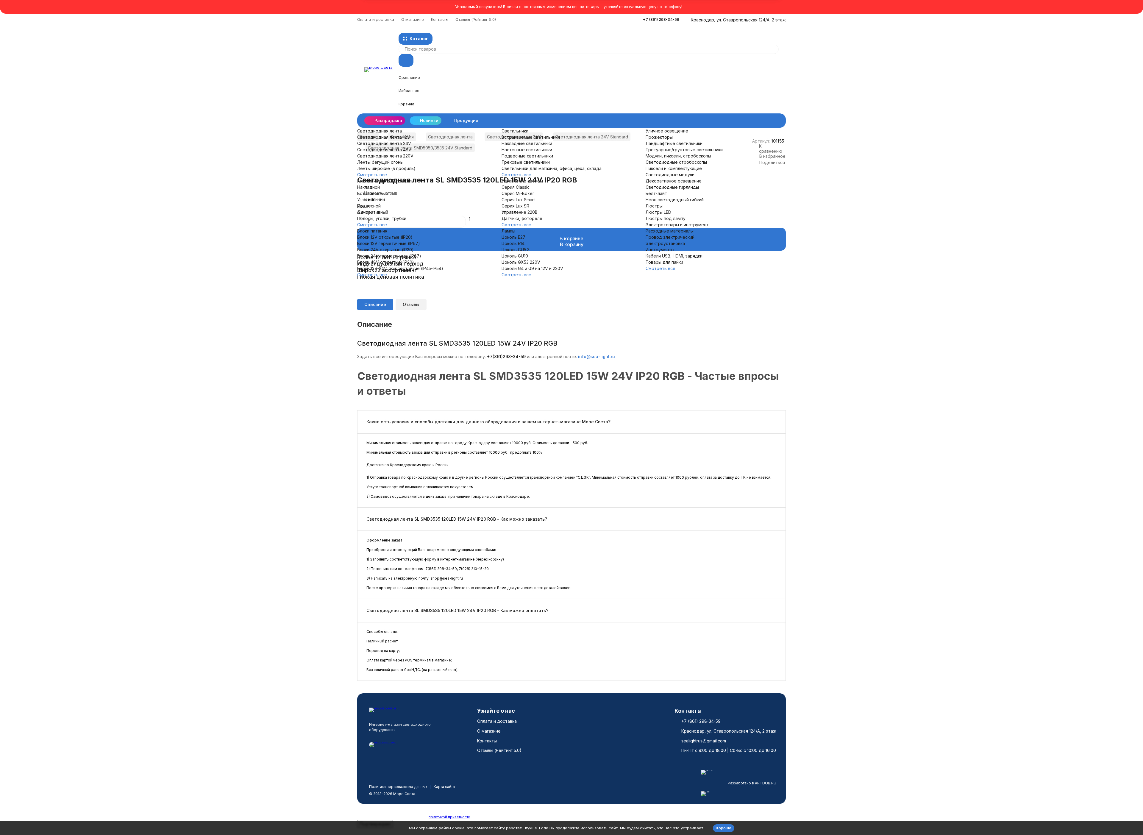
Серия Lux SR (515, 205)
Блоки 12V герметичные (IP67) (388, 243)
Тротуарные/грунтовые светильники (684, 149)
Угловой (365, 199)
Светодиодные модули (670, 174)
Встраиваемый (372, 193)
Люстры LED (658, 212)
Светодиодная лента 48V (384, 149)
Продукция (466, 120)
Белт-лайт (656, 193)
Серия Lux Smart (518, 199)
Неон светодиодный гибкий (675, 199)
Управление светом (522, 180)
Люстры (654, 205)
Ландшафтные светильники (674, 143)
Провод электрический (670, 237)
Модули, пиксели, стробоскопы (678, 155)
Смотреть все (372, 174)
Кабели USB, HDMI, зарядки (674, 255)
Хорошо (723, 827)
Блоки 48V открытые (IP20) (385, 262)
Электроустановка (665, 243)
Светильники (515, 130)
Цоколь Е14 (513, 243)
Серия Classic (516, 187)
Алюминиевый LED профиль (385, 180)
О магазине (412, 19)
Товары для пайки (664, 262)
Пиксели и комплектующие (674, 168)
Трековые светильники (526, 162)
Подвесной (369, 205)
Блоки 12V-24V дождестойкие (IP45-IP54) (400, 268)
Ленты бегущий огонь (380, 162)
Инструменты (660, 249)
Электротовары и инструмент (677, 224)
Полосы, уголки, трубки (381, 218)
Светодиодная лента (379, 130)
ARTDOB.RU (765, 783)
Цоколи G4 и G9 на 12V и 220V (532, 268)
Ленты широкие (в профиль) (386, 168)
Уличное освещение (667, 130)
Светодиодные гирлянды (672, 187)
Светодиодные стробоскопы (676, 162)
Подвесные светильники (527, 155)
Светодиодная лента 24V (384, 143)
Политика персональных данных (398, 786)
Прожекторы (659, 137)
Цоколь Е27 (513, 237)
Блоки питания (372, 230)
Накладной (368, 187)
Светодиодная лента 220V (385, 155)
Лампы (508, 230)
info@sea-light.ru (596, 356)
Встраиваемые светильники (531, 137)
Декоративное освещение (674, 180)
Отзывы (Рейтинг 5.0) (475, 19)
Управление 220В (520, 212)
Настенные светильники (527, 149)
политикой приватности (449, 817)
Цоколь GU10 (515, 255)
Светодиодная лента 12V (383, 137)
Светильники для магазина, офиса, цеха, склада (552, 168)
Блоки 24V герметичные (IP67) (389, 255)
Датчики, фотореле (522, 218)
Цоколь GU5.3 (516, 249)
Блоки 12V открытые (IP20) (385, 237)
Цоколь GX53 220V (521, 262)
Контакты (439, 19)
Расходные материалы (670, 230)
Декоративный (372, 212)
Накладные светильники (527, 143)
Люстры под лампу (666, 218)
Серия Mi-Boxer (518, 193)
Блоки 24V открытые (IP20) (385, 249)
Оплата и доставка (375, 19)
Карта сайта (444, 786)
